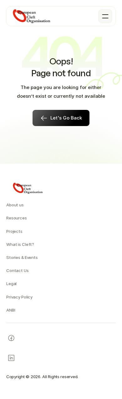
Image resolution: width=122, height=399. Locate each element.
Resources (16, 217)
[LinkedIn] (11, 358)
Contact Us (17, 270)
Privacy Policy (19, 296)
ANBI (10, 309)
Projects (14, 231)
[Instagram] (11, 338)
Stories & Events (22, 257)
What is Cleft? (20, 244)
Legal (11, 283)
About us (15, 204)
